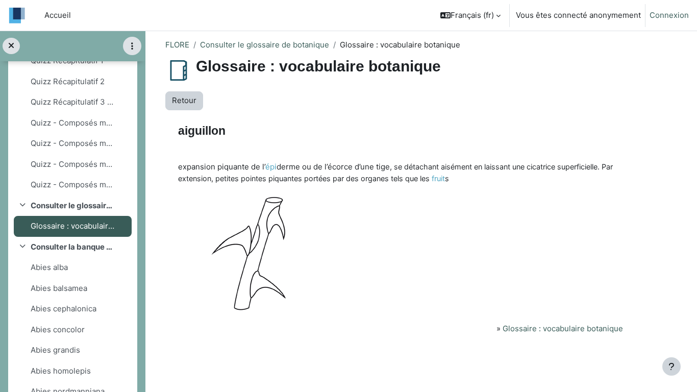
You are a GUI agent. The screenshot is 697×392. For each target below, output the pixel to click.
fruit (438, 178)
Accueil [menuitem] (57, 15)
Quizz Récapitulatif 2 (68, 81)
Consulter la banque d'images (72, 247)
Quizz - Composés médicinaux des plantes (72, 123)
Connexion (669, 15)
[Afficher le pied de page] (671, 366)
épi (271, 167)
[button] (470, 15)
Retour (184, 100)
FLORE (177, 45)
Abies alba (49, 267)
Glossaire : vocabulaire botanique (72, 226)
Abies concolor (58, 329)
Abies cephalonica (63, 308)
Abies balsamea (59, 288)
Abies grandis (55, 350)
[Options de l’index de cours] (132, 46)
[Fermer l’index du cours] (11, 46)
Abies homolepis (61, 371)
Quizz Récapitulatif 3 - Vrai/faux (72, 102)
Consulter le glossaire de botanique (72, 205)
